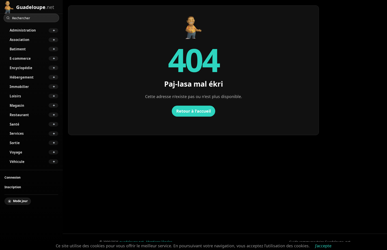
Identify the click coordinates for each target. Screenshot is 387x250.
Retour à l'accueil (193, 111)
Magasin (17, 105)
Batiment (18, 49)
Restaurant (19, 115)
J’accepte (323, 245)
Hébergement (22, 77)
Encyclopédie (21, 68)
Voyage (16, 152)
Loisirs (15, 96)
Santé (14, 124)
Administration (23, 30)
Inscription (12, 187)
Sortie (15, 143)
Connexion (12, 177)
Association (19, 39)
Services (17, 133)
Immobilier (19, 86)
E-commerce (20, 58)
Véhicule (17, 161)
